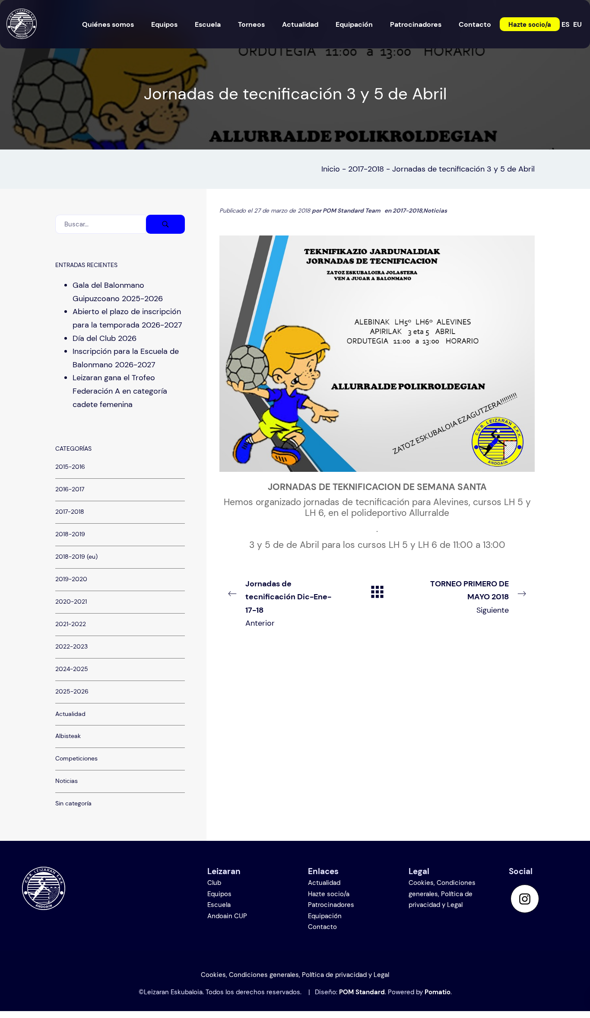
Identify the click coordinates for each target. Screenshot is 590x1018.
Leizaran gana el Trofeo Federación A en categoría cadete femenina (120, 390)
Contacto (322, 927)
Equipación (325, 916)
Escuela (219, 904)
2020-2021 (71, 601)
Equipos (219, 894)
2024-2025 (71, 668)
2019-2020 (71, 579)
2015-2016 (70, 467)
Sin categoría (73, 803)
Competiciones (76, 758)
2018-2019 (70, 534)
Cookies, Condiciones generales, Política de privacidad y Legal (442, 893)
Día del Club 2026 (104, 338)
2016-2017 (69, 489)
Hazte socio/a (328, 894)
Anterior (288, 604)
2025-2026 (72, 691)
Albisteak (68, 736)
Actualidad (70, 713)
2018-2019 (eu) (76, 556)
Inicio (330, 169)
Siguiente (469, 597)
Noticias (435, 210)
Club (214, 882)
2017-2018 (366, 169)
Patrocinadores (331, 904)
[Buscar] (165, 224)
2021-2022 (70, 623)
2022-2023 (71, 646)
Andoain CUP (227, 916)
